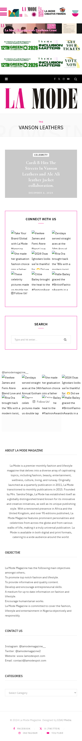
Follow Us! (20, 293)
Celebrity (41, 154)
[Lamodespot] (41, 98)
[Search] (75, 79)
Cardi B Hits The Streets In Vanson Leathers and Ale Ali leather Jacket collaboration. (41, 174)
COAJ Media (64, 720)
